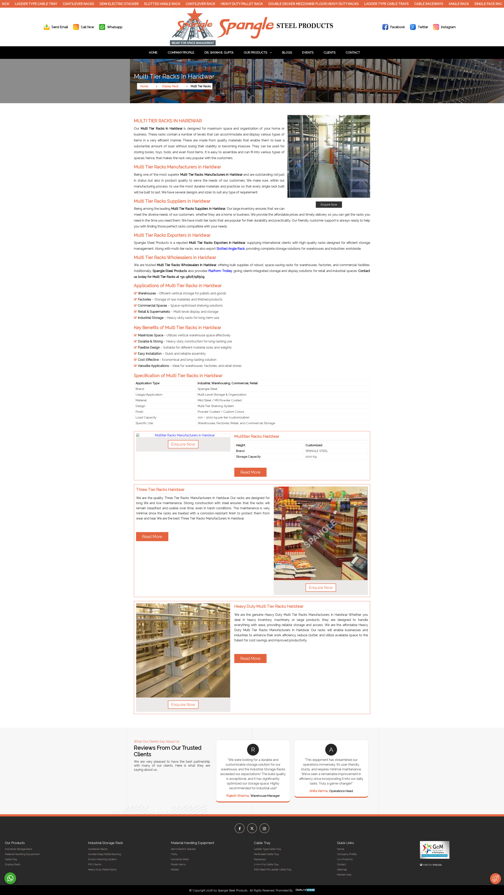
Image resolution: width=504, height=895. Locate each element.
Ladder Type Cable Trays (356, 4)
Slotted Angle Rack (132, 4)
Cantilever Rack (170, 4)
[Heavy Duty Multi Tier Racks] (183, 650)
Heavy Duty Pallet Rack (212, 4)
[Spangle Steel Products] (252, 44)
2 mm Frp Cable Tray (266, 864)
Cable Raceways (398, 4)
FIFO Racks (94, 864)
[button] (328, 161)
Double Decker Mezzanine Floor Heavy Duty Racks (284, 4)
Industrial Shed (180, 859)
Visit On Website (432, 864)
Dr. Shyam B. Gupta (219, 52)
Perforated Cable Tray (266, 854)
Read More (250, 472)
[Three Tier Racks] (321, 533)
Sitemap (342, 869)
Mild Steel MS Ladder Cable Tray (273, 869)
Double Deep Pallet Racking (104, 854)
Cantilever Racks (48, 4)
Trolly (174, 854)
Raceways (260, 859)
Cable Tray (11, 859)
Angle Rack (429, 4)
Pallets (175, 869)
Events (307, 52)
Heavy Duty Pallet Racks (102, 869)
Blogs (287, 52)
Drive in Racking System (102, 859)
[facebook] (240, 828)
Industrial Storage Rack (18, 849)
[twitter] (252, 828)
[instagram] (264, 828)
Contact (353, 52)
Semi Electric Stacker (89, 4)
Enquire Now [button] (183, 444)
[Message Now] (10, 878)
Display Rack (170, 86)
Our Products (256, 52)
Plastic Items (178, 864)
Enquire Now (329, 204)
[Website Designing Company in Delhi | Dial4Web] (305, 890)
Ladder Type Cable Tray (267, 849)
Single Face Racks (460, 4)
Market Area (344, 874)
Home (153, 52)
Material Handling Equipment (22, 854)
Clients (329, 52)
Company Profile (181, 52)
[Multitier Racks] (183, 435)
